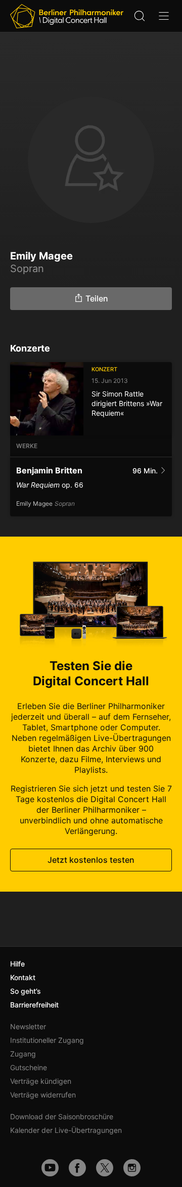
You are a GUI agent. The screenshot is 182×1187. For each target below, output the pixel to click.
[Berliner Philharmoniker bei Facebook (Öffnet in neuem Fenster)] (77, 1167)
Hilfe (17, 963)
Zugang (23, 1053)
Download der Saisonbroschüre (61, 1116)
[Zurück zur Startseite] (66, 16)
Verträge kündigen (40, 1081)
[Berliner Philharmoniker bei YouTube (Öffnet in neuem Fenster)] (50, 1167)
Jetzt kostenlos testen (91, 860)
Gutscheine (28, 1067)
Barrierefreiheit (34, 1004)
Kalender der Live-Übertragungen (66, 1130)
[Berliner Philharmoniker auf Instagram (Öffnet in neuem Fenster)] (132, 1167)
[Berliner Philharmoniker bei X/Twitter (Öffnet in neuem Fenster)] (104, 1167)
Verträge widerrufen (43, 1094)
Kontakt (22, 977)
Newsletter (28, 1026)
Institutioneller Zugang (47, 1040)
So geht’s (25, 991)
